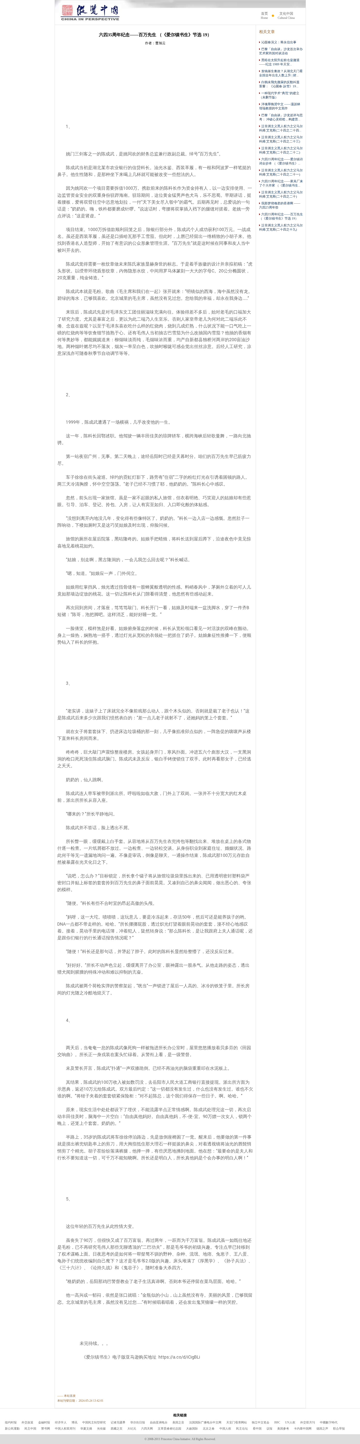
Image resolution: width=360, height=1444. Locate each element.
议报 (269, 1428)
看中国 (257, 1428)
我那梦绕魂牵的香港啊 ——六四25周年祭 (279, 205)
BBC (277, 1422)
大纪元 (131, 1428)
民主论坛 (242, 1428)
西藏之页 (116, 1428)
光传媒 (101, 1428)
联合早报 (339, 1428)
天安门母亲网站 (236, 1422)
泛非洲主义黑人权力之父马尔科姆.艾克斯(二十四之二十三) (281, 139)
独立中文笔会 (260, 1422)
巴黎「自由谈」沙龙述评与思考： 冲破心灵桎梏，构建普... (281, 117)
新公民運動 (12, 1428)
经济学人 (61, 1422)
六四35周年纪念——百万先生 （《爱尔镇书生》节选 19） (281, 216)
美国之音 (178, 1422)
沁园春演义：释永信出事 (278, 42)
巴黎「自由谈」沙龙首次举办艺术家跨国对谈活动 (281, 51)
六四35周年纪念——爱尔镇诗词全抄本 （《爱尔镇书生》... (281, 161)
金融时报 (44, 1422)
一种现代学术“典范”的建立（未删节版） (279, 95)
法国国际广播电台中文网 (205, 1422)
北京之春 (209, 1428)
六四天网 (147, 1428)
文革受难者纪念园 (169, 1428)
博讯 (74, 1422)
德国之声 (322, 1428)
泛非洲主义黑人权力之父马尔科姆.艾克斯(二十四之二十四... (281, 128)
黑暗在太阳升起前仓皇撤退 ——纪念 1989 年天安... (279, 62)
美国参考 (283, 1428)
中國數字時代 (328, 1422)
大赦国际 (192, 1428)
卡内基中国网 (303, 1428)
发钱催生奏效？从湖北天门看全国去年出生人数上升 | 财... (281, 73)
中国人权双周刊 (65, 1428)
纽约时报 (11, 1422)
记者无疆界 (118, 1422)
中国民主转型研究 (94, 1422)
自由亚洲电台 (159, 1422)
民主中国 (30, 1428)
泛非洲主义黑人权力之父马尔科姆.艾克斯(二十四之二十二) (281, 150)
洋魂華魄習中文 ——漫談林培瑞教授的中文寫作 (279, 106)
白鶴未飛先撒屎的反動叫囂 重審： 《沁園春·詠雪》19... (279, 84)
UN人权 (290, 1422)
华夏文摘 (86, 1428)
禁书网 (45, 1428)
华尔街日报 (137, 1422)
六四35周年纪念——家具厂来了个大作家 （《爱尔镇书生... (281, 183)
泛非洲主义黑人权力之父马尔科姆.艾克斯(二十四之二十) (281, 194)
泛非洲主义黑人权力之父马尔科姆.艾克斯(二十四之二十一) (281, 172)
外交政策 (27, 1422)
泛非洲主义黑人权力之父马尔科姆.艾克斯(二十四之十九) (281, 227)
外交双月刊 (307, 1422)
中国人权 (225, 1428)
